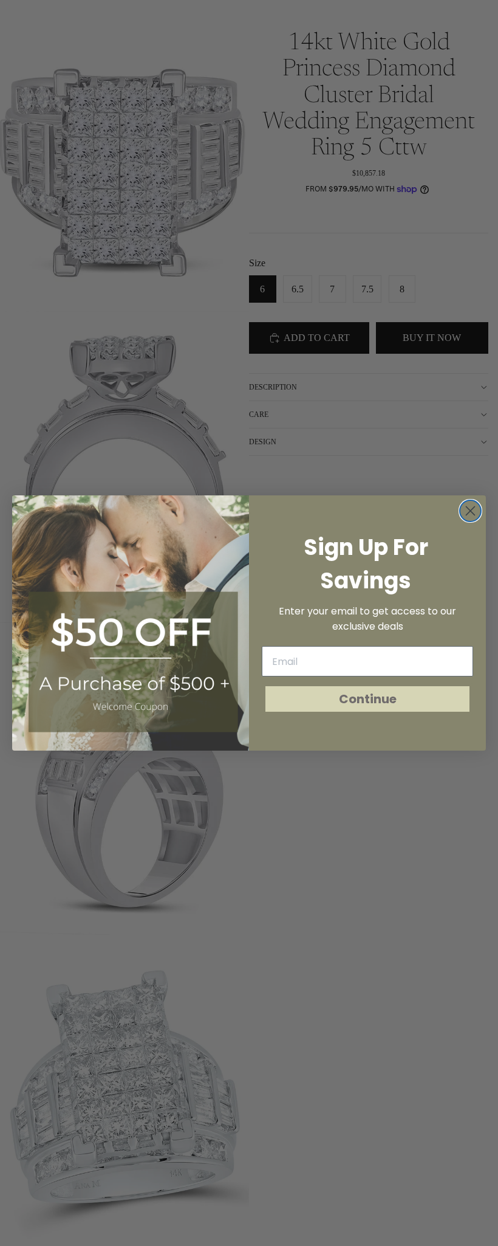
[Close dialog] (470, 510)
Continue (368, 698)
